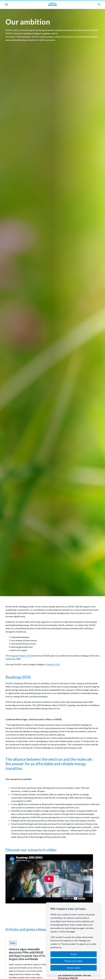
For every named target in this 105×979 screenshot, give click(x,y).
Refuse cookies (73, 968)
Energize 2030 (53, 664)
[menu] (6, 4)
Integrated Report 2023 (21, 655)
